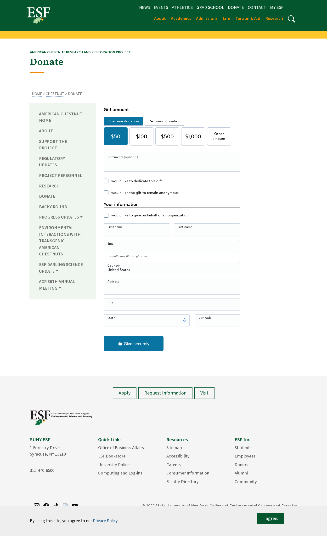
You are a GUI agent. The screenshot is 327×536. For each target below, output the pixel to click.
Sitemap (174, 448)
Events (161, 7)
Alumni (241, 473)
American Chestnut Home (60, 117)
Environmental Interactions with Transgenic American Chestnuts (60, 241)
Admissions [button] (207, 18)
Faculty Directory (182, 482)
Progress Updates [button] (59, 217)
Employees (245, 456)
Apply (124, 393)
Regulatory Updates (52, 161)
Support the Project (53, 144)
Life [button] (226, 18)
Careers (173, 465)
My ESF (276, 7)
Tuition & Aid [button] (247, 18)
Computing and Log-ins (120, 473)
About (46, 131)
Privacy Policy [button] (105, 521)
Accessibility (178, 456)
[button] (291, 18)
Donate (236, 7)
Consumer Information (187, 473)
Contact (257, 7)
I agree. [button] (270, 518)
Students (243, 448)
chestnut (55, 93)
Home (37, 93)
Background (53, 207)
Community (246, 482)
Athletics (182, 7)
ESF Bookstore (111, 456)
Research (49, 186)
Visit (204, 393)
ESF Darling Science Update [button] (61, 267)
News (144, 7)
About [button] (160, 18)
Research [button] (274, 18)
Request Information (165, 393)
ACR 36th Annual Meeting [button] (57, 284)
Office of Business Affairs (121, 448)
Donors (241, 465)
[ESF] (38, 15)
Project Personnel (60, 175)
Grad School (210, 7)
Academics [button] (181, 18)
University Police (114, 465)
